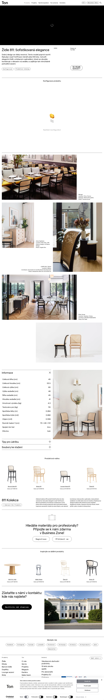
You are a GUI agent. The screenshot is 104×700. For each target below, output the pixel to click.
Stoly (4, 675)
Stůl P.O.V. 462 (12, 579)
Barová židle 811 (12, 486)
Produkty (27, 3)
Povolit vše (87, 681)
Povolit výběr (87, 685)
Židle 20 (65, 579)
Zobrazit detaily (80, 697)
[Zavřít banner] (101, 679)
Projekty (34, 3)
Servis (24, 664)
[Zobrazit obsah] (50, 372)
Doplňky (5, 669)
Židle (4, 661)
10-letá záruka (47, 666)
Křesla (4, 664)
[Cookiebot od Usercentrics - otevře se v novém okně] (10, 697)
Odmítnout (87, 690)
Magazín (25, 669)
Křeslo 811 (38, 486)
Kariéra (25, 672)
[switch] (41, 697)
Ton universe (54, 3)
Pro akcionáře (47, 671)
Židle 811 (91, 486)
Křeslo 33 (91, 579)
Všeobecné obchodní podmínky (50, 662)
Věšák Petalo (38, 579)
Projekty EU (46, 674)
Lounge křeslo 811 (65, 486)
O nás (24, 661)
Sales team (26, 675)
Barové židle (7, 666)
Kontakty (62, 3)
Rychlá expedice (44, 3)
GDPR (44, 669)
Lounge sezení (8, 672)
